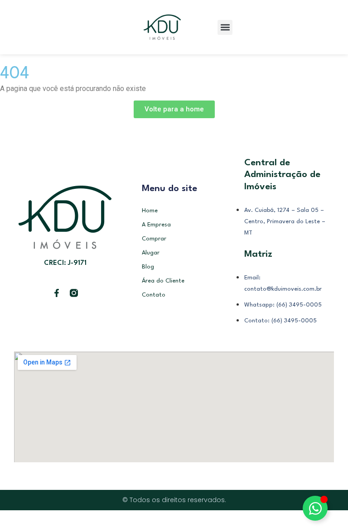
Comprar (154, 239)
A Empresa (156, 225)
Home (150, 211)
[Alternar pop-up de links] (315, 508)
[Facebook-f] (57, 293)
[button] (225, 27)
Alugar (151, 253)
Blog (148, 267)
